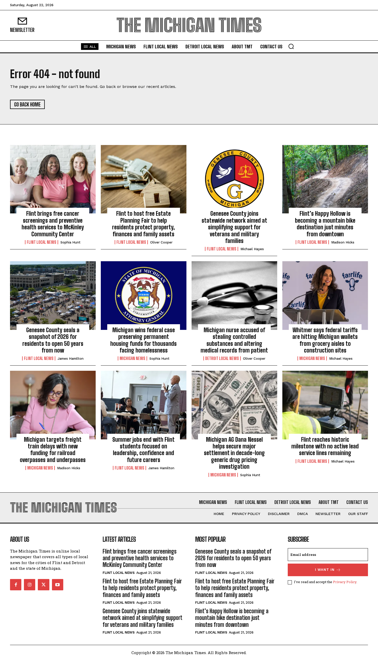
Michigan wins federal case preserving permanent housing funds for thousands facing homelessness (143, 340)
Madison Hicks (342, 242)
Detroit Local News (222, 358)
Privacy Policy (344, 582)
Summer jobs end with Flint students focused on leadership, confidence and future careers (143, 449)
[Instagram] (29, 584)
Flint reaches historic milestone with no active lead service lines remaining (325, 446)
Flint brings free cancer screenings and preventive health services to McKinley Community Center (53, 223)
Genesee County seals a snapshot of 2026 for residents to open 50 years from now (52, 340)
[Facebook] (15, 584)
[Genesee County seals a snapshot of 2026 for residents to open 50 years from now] (53, 295)
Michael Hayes (252, 249)
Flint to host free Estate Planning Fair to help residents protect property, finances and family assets (143, 223)
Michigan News (132, 358)
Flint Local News (41, 242)
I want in (325, 570)
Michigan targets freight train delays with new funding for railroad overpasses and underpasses (53, 449)
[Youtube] (57, 584)
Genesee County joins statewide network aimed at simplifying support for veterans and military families (234, 227)
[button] (291, 46)
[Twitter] (43, 584)
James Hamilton (71, 358)
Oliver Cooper (161, 242)
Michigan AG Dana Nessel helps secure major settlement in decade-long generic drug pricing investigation (234, 453)
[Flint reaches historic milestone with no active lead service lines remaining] (325, 405)
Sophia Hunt (70, 242)
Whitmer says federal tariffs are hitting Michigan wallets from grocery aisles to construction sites (325, 340)
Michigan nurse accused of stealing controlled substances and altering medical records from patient (234, 340)
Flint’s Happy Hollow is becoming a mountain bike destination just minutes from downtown (325, 223)
